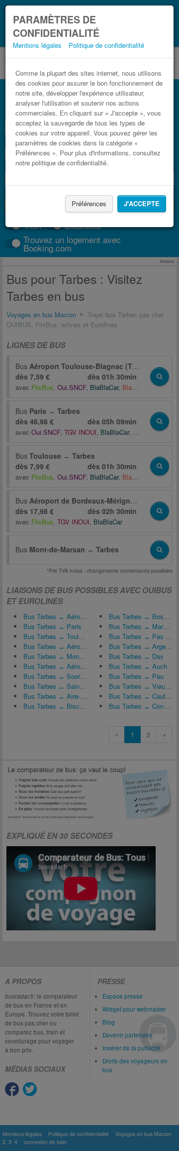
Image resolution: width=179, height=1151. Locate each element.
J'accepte (142, 203)
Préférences (89, 203)
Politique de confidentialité (106, 45)
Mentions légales (37, 45)
